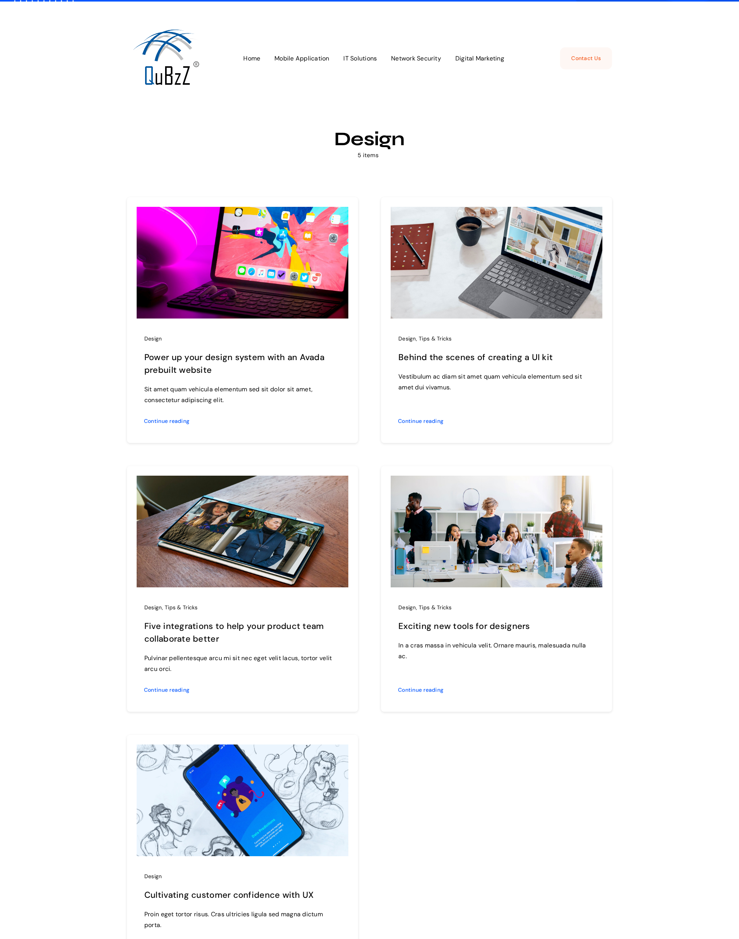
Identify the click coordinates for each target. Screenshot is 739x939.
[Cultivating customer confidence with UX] (242, 750)
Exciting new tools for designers (464, 626)
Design (153, 338)
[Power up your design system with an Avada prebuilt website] (242, 212)
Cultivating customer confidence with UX (229, 894)
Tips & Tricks (435, 338)
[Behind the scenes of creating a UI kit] (496, 212)
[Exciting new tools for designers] (496, 481)
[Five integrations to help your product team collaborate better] (242, 481)
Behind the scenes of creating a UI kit (475, 357)
